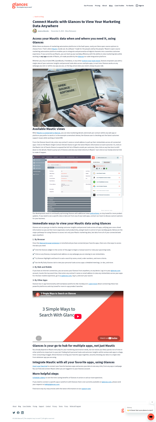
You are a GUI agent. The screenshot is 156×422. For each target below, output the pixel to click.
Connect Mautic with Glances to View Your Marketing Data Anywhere (76, 23)
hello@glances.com (52, 384)
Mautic (54, 49)
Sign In (141, 5)
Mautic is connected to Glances (48, 133)
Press (66, 406)
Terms (61, 406)
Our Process (88, 5)
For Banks (130, 5)
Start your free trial (40, 366)
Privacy (54, 406)
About (104, 5)
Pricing (97, 5)
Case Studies (119, 5)
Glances (81, 56)
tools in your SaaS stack (91, 61)
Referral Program (75, 406)
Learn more (93, 284)
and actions (94, 213)
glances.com (115, 270)
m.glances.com (66, 276)
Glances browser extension (49, 243)
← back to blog (38, 16)
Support (41, 406)
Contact (48, 406)
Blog (110, 5)
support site (86, 389)
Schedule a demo (39, 378)
